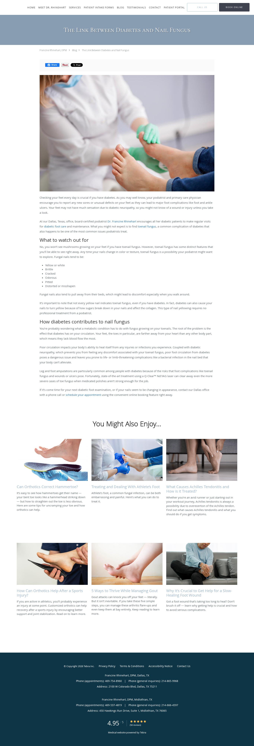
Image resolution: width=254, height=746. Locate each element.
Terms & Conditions (132, 666)
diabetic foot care (55, 226)
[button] (234, 7)
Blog (74, 50)
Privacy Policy (107, 666)
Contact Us (183, 666)
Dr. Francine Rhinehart (121, 221)
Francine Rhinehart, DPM (53, 50)
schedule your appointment (83, 395)
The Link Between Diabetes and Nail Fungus (105, 50)
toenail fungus (147, 226)
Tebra (143, 732)
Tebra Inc (89, 666)
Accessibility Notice (161, 666)
